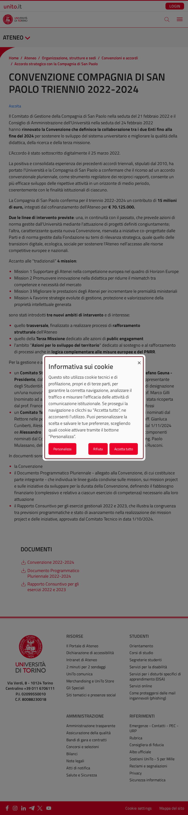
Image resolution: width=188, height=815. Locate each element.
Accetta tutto (123, 448)
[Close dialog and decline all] (139, 360)
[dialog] (94, 407)
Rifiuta (98, 448)
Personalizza (62, 448)
